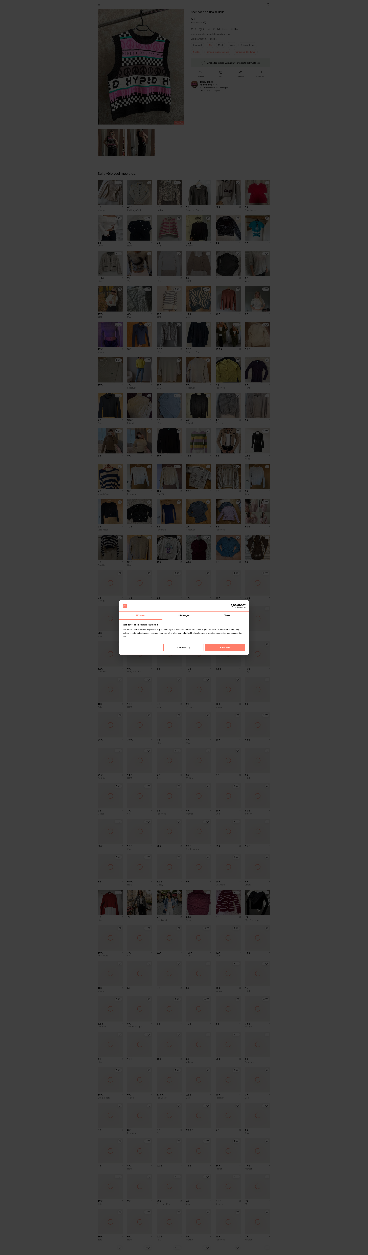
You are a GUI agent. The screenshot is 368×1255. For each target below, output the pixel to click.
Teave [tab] (227, 615)
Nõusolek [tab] (141, 615)
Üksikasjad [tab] (184, 615)
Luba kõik (225, 647)
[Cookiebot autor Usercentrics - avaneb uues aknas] (233, 606)
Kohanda (181, 647)
